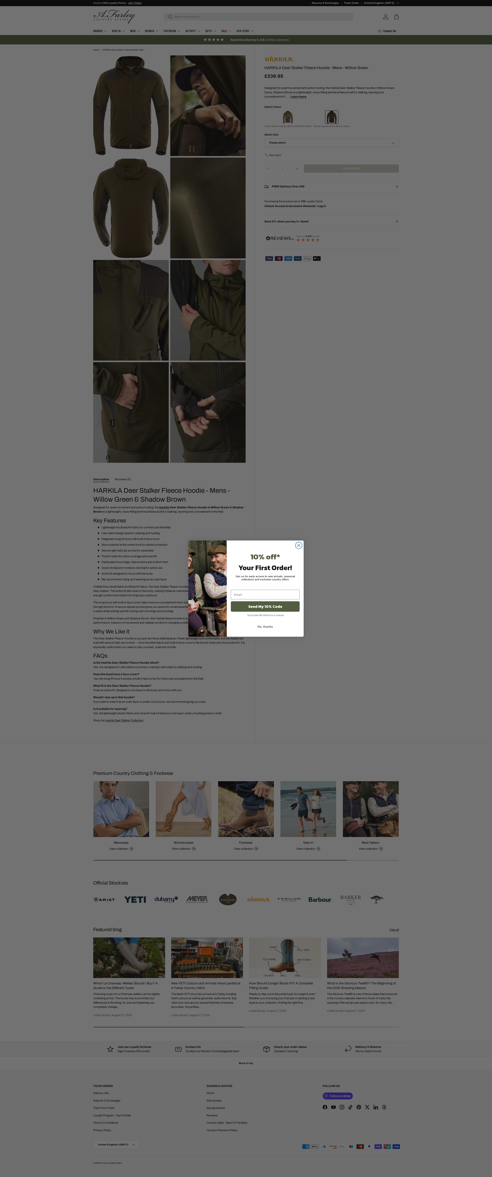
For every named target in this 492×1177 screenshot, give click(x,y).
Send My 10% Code (265, 606)
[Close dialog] (298, 545)
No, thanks (265, 626)
